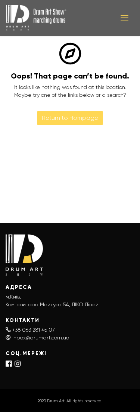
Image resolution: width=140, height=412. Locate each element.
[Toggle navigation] (124, 18)
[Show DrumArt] (57, 18)
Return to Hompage (70, 117)
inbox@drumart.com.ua (40, 338)
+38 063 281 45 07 (33, 330)
